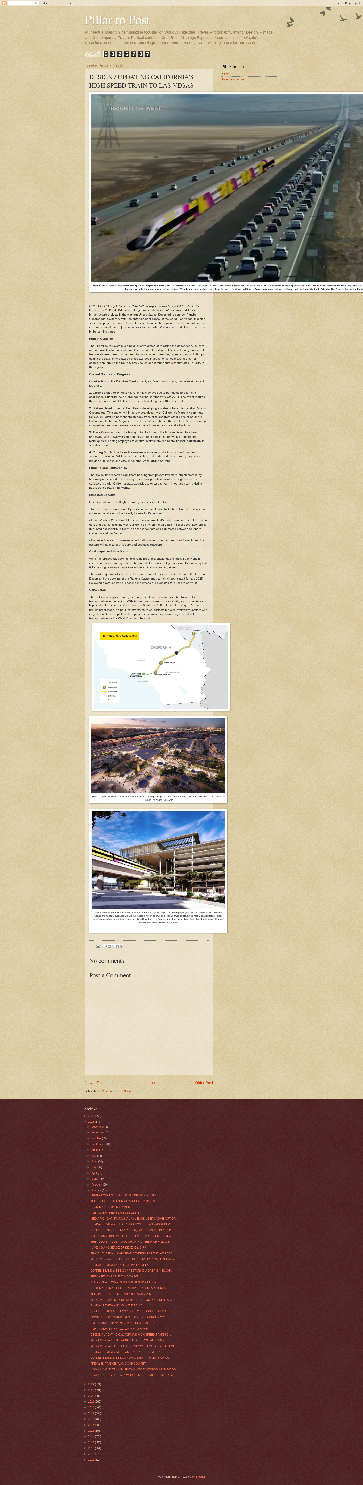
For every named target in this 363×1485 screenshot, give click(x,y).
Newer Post (94, 1083)
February (97, 1184)
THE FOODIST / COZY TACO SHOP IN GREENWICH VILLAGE (130, 1241)
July (94, 1155)
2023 (91, 1390)
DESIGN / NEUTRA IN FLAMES (110, 1206)
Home (150, 1083)
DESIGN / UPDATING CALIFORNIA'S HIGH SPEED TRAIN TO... (131, 1334)
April (94, 1173)
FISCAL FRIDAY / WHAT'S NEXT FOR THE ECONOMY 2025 (128, 1317)
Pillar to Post (117, 19)
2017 (91, 1424)
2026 (91, 1116)
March (95, 1178)
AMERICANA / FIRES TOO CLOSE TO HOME (119, 1328)
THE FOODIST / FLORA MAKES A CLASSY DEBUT (123, 1201)
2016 (91, 1430)
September (98, 1144)
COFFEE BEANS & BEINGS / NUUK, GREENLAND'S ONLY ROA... (132, 1230)
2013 (91, 1448)
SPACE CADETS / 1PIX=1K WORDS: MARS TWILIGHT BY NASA (132, 1375)
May (94, 1167)
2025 (91, 1121)
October (96, 1138)
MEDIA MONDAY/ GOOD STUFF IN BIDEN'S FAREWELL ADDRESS (133, 1259)
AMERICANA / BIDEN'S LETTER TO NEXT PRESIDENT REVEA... (132, 1236)
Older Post (204, 1083)
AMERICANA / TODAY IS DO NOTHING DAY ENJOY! (124, 1282)
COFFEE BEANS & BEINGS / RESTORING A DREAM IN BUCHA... (132, 1270)
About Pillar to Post (233, 79)
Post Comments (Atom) (116, 1091)
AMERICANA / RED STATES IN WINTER (116, 1212)
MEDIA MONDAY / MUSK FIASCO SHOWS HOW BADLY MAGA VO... (134, 1346)
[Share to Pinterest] (121, 946)
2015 (91, 1436)
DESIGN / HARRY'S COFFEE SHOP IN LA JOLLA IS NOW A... (129, 1288)
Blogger (200, 1476)
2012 (91, 1453)
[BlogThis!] (109, 946)
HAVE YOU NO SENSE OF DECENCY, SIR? (118, 1247)
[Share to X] (113, 946)
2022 (91, 1395)
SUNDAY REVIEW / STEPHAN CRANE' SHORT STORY (125, 1352)
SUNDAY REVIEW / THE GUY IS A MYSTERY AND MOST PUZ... (131, 1224)
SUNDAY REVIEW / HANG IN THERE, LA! (117, 1305)
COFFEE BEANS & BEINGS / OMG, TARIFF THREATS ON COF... (132, 1357)
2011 (91, 1459)
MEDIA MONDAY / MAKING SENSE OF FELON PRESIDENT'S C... (132, 1299)
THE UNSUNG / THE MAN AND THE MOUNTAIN (121, 1294)
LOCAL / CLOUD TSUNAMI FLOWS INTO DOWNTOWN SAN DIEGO (133, 1369)
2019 (91, 1413)
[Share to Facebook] (117, 946)
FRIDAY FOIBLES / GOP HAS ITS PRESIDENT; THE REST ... (129, 1195)
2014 (91, 1442)
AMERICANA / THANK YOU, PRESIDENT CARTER (123, 1322)
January (96, 1190)
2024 (91, 1384)
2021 (91, 1401)
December (98, 1126)
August (96, 1149)
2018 (91, 1419)
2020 (91, 1407)
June (94, 1161)
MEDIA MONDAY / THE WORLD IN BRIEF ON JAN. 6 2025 (127, 1340)
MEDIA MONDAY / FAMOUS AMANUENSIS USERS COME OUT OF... (134, 1218)
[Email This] (105, 946)
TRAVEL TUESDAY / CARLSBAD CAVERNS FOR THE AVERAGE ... (133, 1253)
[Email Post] (98, 946)
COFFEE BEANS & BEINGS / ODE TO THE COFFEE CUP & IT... (131, 1311)
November (98, 1132)
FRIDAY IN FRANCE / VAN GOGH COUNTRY (119, 1363)
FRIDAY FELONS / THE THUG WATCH (115, 1276)
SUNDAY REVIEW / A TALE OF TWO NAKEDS (120, 1265)
